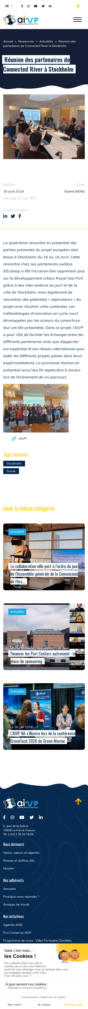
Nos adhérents (13, 880)
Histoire (8, 868)
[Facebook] (22, 6)
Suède (11, 471)
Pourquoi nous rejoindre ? (21, 896)
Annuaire (9, 889)
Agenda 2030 (12, 925)
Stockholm (14, 463)
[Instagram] (28, 6)
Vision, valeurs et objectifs (21, 853)
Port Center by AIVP (17, 933)
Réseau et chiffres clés (19, 860)
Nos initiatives (13, 916)
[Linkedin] (50, 6)
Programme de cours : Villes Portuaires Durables (37, 940)
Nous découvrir (13, 844)
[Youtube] (36, 6)
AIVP (23, 438)
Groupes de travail (16, 904)
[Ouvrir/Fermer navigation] (77, 20)
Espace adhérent (79, 5)
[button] (7, 5)
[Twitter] (43, 6)
